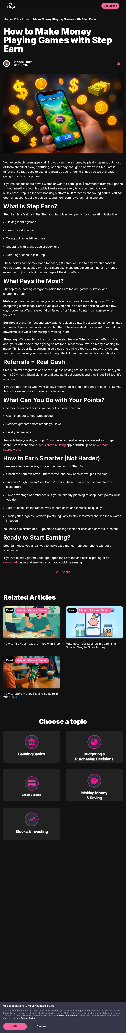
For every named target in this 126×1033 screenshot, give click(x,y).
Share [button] (66, 572)
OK (15, 1026)
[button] (118, 63)
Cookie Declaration (67, 1015)
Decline (41, 1026)
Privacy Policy (28, 1018)
